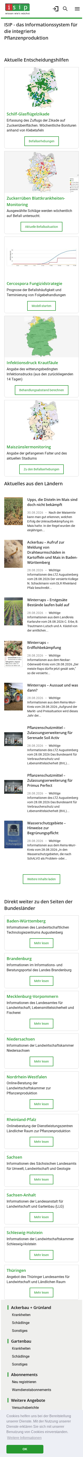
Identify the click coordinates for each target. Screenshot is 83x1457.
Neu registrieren (24, 1382)
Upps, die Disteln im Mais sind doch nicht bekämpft (52, 502)
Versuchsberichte (25, 1408)
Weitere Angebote (28, 1400)
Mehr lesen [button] (41, 943)
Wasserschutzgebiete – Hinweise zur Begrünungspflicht (46, 828)
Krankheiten (21, 1315)
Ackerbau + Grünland (31, 1307)
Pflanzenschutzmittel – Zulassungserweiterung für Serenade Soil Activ (50, 732)
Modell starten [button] (41, 306)
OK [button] (25, 1449)
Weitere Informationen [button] (24, 1438)
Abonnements (24, 1374)
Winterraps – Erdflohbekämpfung (44, 645)
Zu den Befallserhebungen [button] (41, 469)
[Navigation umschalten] (77, 9)
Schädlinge (20, 1323)
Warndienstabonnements (31, 1390)
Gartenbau (21, 1341)
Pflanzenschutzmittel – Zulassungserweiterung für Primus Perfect (50, 780)
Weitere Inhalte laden (41, 879)
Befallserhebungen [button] (41, 141)
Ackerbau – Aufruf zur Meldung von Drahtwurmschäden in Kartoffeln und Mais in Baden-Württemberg (52, 552)
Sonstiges (19, 1331)
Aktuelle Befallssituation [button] (41, 226)
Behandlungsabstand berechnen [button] (41, 390)
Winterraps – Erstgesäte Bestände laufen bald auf (48, 602)
